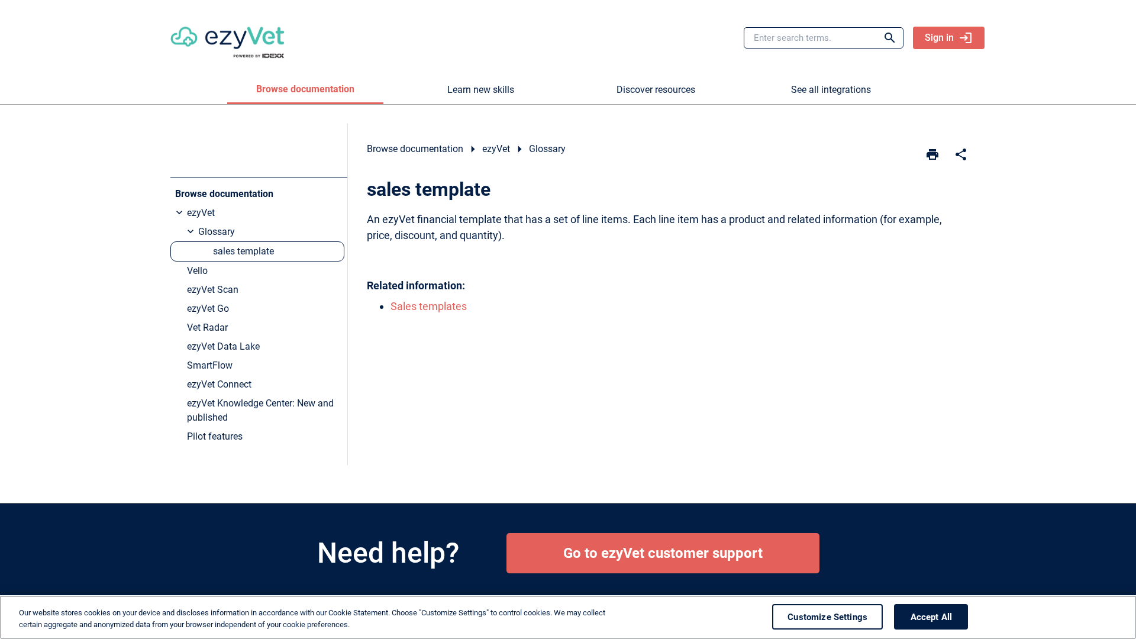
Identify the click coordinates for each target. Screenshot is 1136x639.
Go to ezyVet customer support (663, 553)
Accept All (932, 616)
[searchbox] (881, 38)
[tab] (305, 90)
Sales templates (428, 306)
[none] (961, 154)
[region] (568, 617)
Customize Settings (827, 616)
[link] (227, 38)
